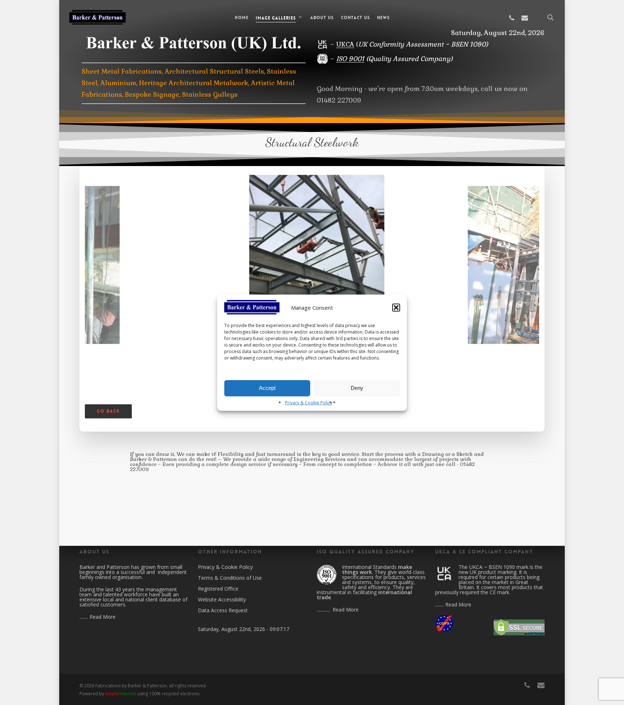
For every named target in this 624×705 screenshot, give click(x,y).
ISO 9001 (350, 59)
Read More (103, 616)
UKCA (345, 44)
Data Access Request (223, 610)
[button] (396, 307)
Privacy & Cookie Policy (308, 403)
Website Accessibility (222, 599)
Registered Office (218, 588)
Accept (267, 388)
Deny (357, 388)
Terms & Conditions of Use (230, 577)
